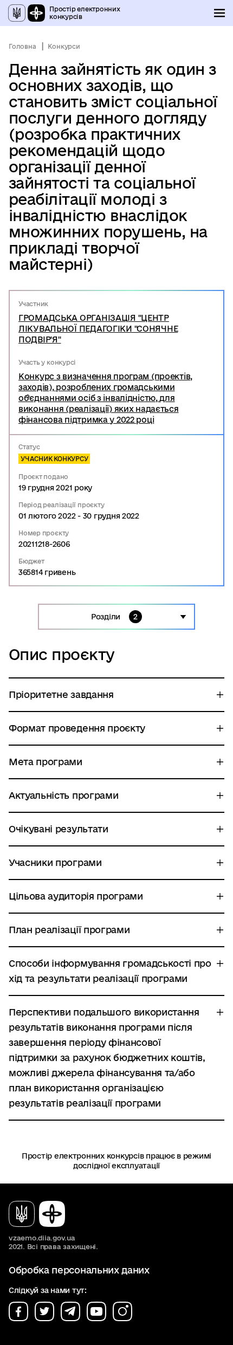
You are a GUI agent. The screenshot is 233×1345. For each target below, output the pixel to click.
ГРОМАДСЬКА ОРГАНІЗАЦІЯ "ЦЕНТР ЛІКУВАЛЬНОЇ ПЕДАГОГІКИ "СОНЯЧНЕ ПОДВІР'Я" (98, 328)
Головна (22, 46)
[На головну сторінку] (41, 1214)
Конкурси (64, 46)
